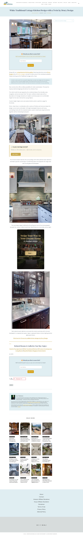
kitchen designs (21, 74)
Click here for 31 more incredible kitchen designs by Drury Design (30, 338)
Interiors (50, 2)
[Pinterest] (42, 525)
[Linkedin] (37, 525)
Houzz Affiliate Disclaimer (41, 502)
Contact (41, 497)
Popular (65, 2)
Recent (49, 4)
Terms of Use (41, 507)
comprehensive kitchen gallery (25, 72)
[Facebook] (40, 525)
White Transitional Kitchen (30, 349)
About (41, 494)
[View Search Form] (78, 3)
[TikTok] (46, 525)
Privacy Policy (41, 509)
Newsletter (74, 2)
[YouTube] (44, 525)
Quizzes (45, 4)
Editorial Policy (41, 512)
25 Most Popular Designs (27, 404)
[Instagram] (39, 525)
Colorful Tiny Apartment (15, 349)
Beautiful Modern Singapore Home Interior (34, 351)
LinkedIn (19, 406)
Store (42, 4)
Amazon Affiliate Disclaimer (41, 499)
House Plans (44, 2)
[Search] (72, 20)
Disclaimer (41, 504)
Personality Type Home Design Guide (34, 402)
